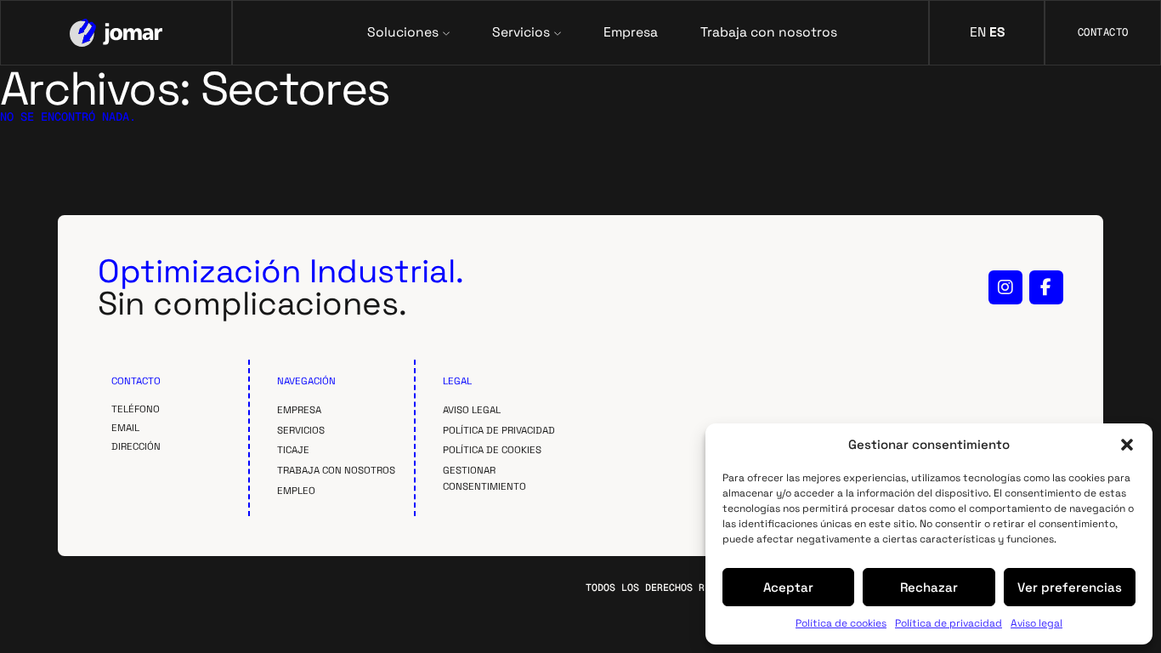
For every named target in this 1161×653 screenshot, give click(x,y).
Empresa (630, 33)
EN (978, 32)
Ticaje (293, 450)
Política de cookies (841, 623)
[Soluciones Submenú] (446, 32)
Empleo (296, 491)
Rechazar (929, 587)
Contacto (1103, 32)
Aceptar (788, 587)
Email (125, 428)
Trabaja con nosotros (768, 33)
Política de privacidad (948, 623)
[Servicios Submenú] (557, 32)
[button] (1127, 444)
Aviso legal (1036, 623)
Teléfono (135, 409)
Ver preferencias (1069, 587)
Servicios (301, 430)
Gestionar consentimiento (484, 478)
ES (997, 32)
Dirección (136, 446)
